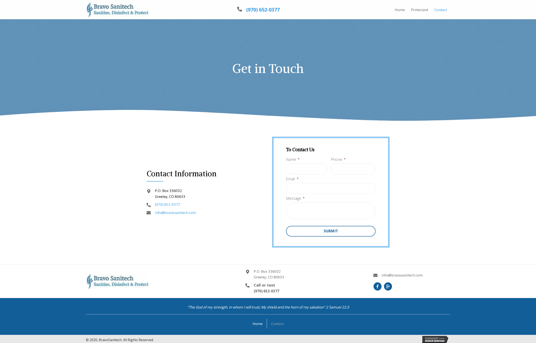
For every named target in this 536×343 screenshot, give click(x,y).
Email (292, 179)
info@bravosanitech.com (175, 212)
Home (258, 323)
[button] (377, 286)
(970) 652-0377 (263, 9)
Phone (338, 159)
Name (293, 159)
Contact (277, 323)
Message (295, 198)
